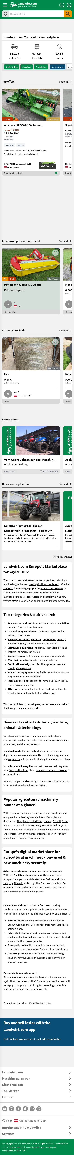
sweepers (62, 680)
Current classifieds (13, 330)
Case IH (57, 821)
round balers (23, 635)
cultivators (51, 647)
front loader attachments (52, 689)
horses (53, 751)
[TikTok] (25, 1108)
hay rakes (55, 631)
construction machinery (16, 740)
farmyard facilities (18, 770)
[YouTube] (4, 1108)
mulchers (37, 656)
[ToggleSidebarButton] (5, 5)
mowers (44, 631)
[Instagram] (11, 1108)
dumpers (22, 651)
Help (9, 1120)
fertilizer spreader (46, 664)
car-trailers (34, 651)
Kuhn (12, 829)
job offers (48, 755)
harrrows (39, 647)
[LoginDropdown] (69, 5)
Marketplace (41, 66)
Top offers (8, 81)
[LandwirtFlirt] (38, 1108)
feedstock (22, 744)
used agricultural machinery (44, 584)
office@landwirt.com (39, 1003)
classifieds (26, 66)
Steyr (19, 821)
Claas (20, 627)
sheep (61, 751)
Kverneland (41, 829)
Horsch (65, 829)
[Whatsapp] (32, 1108)
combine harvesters (58, 672)
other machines (11, 774)
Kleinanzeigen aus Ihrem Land (21, 241)
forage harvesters (32, 676)
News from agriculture (16, 484)
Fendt (60, 622)
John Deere (50, 622)
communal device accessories (51, 770)
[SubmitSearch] (68, 13)
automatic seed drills (54, 656)
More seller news (62, 556)
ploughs (62, 647)
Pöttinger (28, 829)
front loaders (31, 689)
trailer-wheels (49, 660)
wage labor (14, 759)
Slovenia (18, 883)
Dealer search (57, 66)
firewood (34, 744)
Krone (19, 829)
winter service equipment (21, 684)
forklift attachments (45, 693)
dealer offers (12, 66)
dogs (6, 755)
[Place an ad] (62, 5)
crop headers (14, 676)
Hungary (8, 883)
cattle (45, 751)
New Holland (54, 825)
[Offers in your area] (5, 13)
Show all (63, 81)
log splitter (51, 643)
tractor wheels (33, 660)
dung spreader (23, 668)
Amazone (53, 829)
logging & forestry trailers (31, 643)
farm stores (9, 744)
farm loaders (49, 680)
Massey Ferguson (37, 825)
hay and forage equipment (54, 740)
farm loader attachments (21, 693)
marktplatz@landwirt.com (14, 1150)
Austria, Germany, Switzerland (43, 879)
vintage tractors (33, 627)
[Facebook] (18, 1108)
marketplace (10, 596)
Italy (62, 879)
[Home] (23, 5)
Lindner (47, 821)
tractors (34, 740)
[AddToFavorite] (55, 93)
